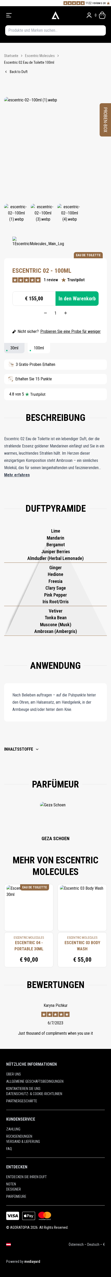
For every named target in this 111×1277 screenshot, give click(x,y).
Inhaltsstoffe (18, 749)
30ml (14, 348)
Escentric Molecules (40, 56)
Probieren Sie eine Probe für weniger (70, 331)
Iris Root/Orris (56, 601)
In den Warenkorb (77, 298)
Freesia (55, 581)
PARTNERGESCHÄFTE (21, 1101)
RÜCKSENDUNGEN (19, 1136)
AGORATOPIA (20, 1227)
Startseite (11, 56)
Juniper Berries (55, 551)
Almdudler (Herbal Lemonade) (55, 558)
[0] (102, 15)
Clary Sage (55, 588)
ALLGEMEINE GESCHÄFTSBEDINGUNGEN (35, 1081)
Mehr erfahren (17, 474)
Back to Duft (19, 72)
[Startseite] (55, 15)
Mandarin (55, 538)
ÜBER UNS (13, 1074)
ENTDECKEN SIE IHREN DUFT (26, 1177)
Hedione (55, 574)
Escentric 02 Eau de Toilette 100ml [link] (29, 62)
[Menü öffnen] (25, 15)
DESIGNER (13, 1189)
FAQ (9, 1149)
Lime (55, 531)
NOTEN (11, 1184)
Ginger (55, 567)
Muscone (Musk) (55, 624)
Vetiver (55, 611)
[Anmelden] (89, 15)
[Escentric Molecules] (38, 244)
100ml (39, 348)
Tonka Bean (56, 617)
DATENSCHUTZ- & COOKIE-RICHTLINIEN (34, 1094)
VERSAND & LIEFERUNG (23, 1141)
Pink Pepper (55, 595)
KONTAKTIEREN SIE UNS (23, 1089)
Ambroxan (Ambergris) (55, 631)
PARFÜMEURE (16, 1196)
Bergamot (55, 544)
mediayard (32, 1261)
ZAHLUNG (13, 1129)
